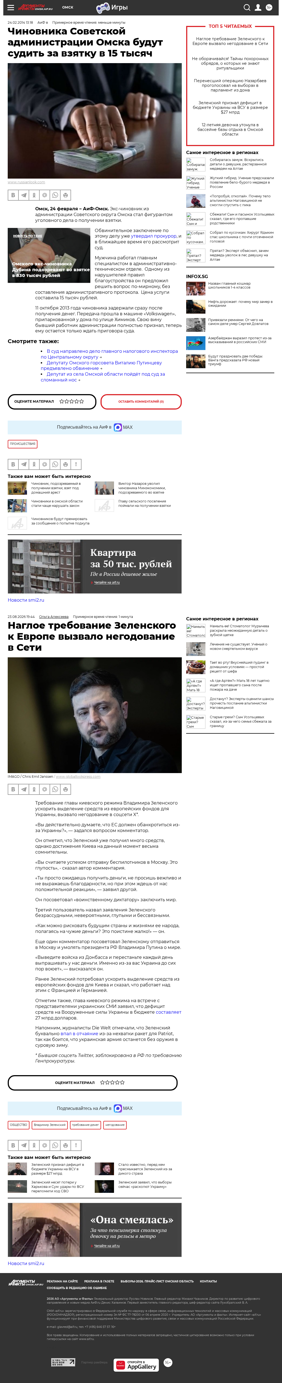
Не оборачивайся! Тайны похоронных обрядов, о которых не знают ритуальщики (230, 63)
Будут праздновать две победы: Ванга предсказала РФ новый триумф (235, 360)
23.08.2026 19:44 (21, 617)
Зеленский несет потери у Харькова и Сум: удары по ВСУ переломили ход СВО (57, 1186)
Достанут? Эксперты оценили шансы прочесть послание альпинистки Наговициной (242, 703)
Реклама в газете (99, 1281)
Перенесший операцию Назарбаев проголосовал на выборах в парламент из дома (230, 86)
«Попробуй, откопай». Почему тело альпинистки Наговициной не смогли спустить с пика (240, 200)
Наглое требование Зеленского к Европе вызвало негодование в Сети (230, 41)
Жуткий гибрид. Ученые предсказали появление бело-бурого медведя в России (242, 182)
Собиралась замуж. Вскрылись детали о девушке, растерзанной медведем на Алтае (238, 164)
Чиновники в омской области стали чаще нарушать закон (57, 503)
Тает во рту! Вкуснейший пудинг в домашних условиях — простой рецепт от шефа (239, 666)
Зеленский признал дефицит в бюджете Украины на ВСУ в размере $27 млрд (230, 108)
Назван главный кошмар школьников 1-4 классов (229, 285)
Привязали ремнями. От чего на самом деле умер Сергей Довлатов (238, 322)
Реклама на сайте (62, 1281)
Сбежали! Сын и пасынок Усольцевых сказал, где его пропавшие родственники (242, 218)
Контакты (208, 1281)
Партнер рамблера (94, 1362)
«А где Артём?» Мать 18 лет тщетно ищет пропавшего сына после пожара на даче (240, 685)
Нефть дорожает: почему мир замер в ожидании (240, 304)
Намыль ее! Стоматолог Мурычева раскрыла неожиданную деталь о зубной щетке (239, 630)
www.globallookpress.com (78, 776)
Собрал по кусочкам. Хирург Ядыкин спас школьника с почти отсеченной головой (242, 236)
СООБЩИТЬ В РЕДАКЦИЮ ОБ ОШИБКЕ (77, 1288)
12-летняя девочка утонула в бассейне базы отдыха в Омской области (230, 130)
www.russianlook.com (26, 182)
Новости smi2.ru (26, 600)
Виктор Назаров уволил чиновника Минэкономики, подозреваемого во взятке (142, 487)
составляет (168, 1012)
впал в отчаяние (79, 1033)
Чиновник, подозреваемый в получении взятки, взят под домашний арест (56, 487)
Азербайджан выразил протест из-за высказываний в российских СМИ (240, 340)
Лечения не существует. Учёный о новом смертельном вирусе (238, 646)
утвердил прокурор (154, 236)
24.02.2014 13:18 (20, 22)
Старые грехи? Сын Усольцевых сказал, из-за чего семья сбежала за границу (241, 721)
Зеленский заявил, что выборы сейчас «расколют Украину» (145, 1184)
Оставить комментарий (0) (141, 401)
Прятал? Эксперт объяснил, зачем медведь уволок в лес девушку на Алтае (239, 255)
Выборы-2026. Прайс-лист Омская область (157, 1281)
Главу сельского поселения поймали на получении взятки (144, 503)
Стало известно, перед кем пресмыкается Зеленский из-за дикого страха (145, 1169)
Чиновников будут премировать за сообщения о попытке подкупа (60, 521)
